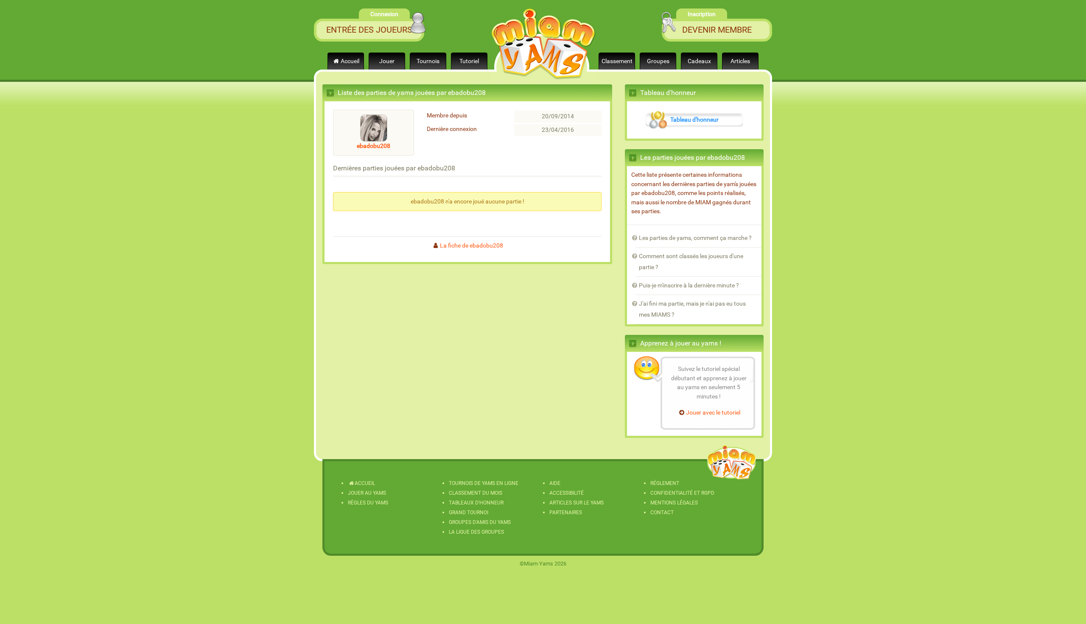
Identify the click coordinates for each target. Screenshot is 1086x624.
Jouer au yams (367, 493)
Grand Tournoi (468, 512)
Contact (662, 512)
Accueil (350, 61)
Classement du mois (475, 493)
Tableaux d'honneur (476, 503)
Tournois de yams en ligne (483, 483)
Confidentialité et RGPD (682, 493)
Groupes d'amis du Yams (480, 522)
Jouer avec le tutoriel (713, 412)
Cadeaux (699, 61)
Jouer (387, 61)
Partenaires (565, 512)
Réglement (664, 483)
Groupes (658, 61)
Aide (554, 483)
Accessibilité (566, 493)
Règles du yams (368, 503)
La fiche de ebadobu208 (471, 245)
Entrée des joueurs (369, 30)
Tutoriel (469, 61)
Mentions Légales (674, 503)
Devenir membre (717, 30)
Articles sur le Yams (576, 503)
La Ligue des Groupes (476, 532)
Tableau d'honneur (694, 119)
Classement (617, 61)
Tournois (428, 61)
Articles (740, 61)
